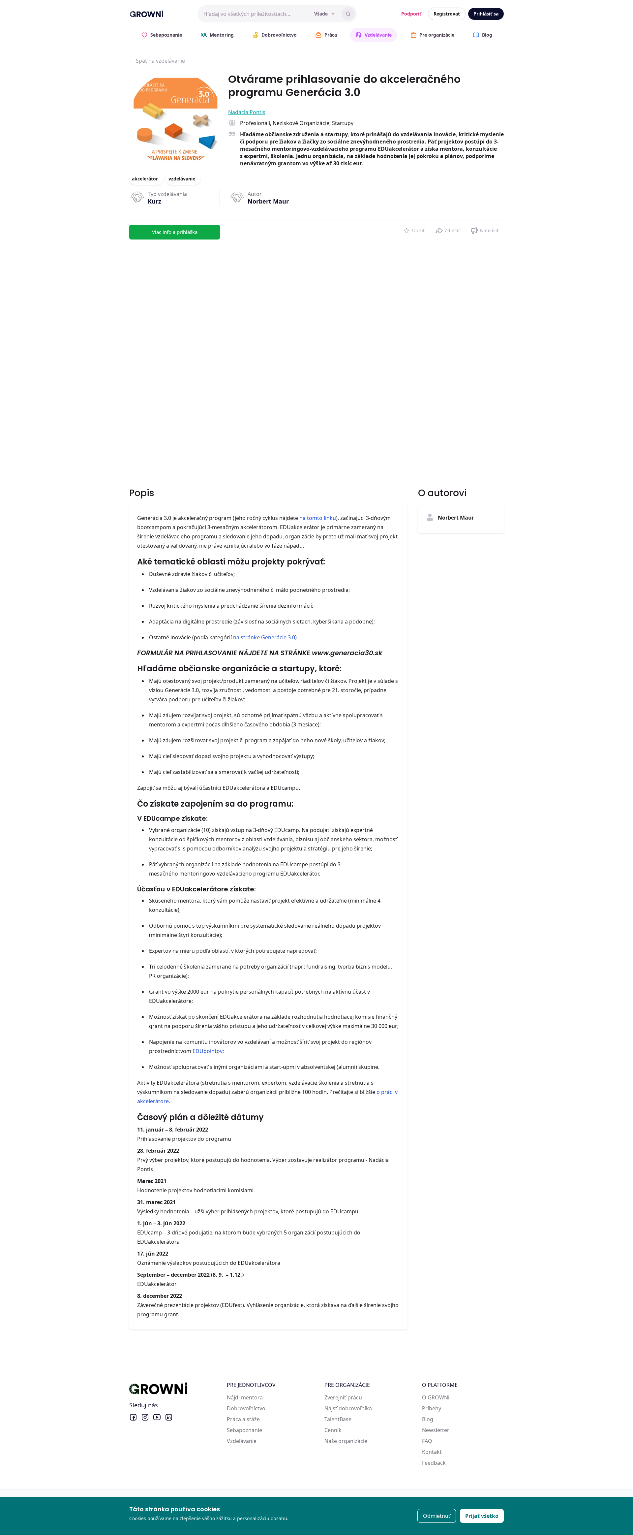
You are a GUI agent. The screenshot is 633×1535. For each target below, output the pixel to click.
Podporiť (411, 14)
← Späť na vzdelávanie (157, 60)
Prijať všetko (481, 1515)
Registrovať (447, 14)
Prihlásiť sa (485, 14)
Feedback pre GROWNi (450, 1462)
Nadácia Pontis (246, 112)
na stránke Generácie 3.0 (264, 637)
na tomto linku (317, 518)
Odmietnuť (436, 1515)
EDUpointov (208, 1051)
